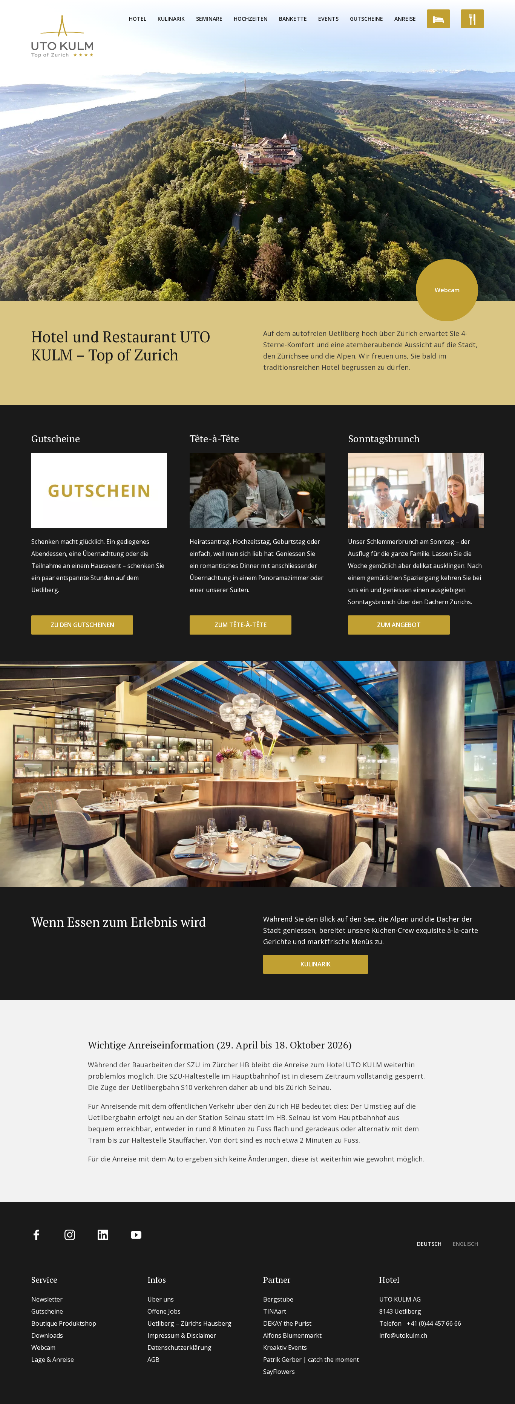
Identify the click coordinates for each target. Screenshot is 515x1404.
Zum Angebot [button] (399, 625)
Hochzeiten (251, 18)
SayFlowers (279, 1371)
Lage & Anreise (52, 1359)
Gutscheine (366, 18)
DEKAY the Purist (287, 1323)
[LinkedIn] (103, 1234)
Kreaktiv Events (285, 1347)
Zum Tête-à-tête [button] (241, 625)
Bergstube (278, 1299)
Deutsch (429, 1243)
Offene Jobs (164, 1311)
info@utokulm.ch (403, 1335)
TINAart (274, 1311)
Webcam (43, 1347)
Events (328, 18)
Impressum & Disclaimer (181, 1335)
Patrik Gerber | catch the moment (311, 1359)
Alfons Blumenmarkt (292, 1335)
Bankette (293, 18)
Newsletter (47, 1299)
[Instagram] (69, 1234)
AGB (153, 1359)
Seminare (209, 18)
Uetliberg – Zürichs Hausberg (189, 1323)
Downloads (47, 1335)
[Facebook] (36, 1234)
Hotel (137, 18)
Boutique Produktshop (63, 1323)
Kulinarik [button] (315, 964)
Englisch (465, 1243)
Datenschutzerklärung (179, 1347)
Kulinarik (171, 18)
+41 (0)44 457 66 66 (420, 1323)
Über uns (160, 1299)
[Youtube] (136, 1234)
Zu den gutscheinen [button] (82, 625)
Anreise (405, 18)
